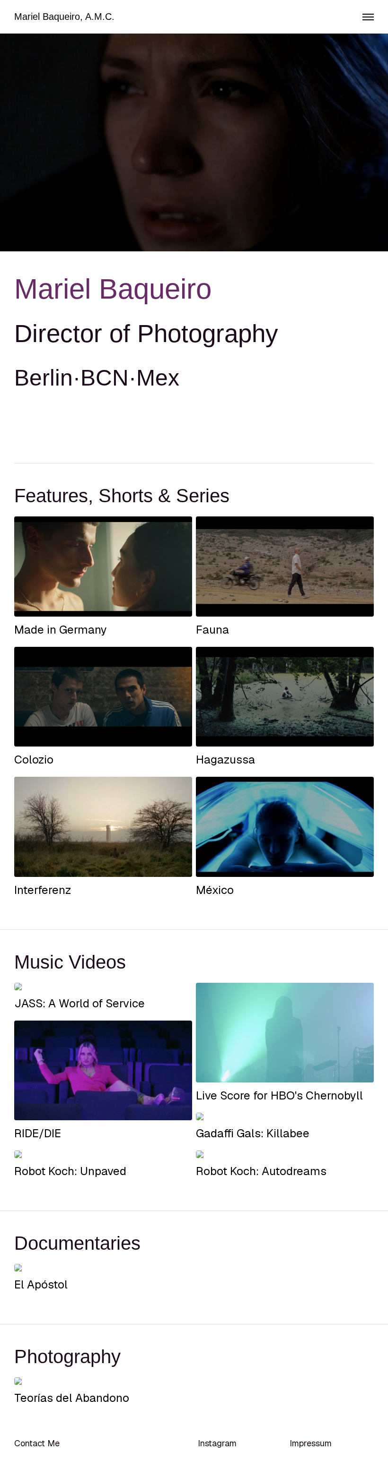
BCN (104, 377)
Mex (157, 377)
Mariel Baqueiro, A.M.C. (64, 16)
